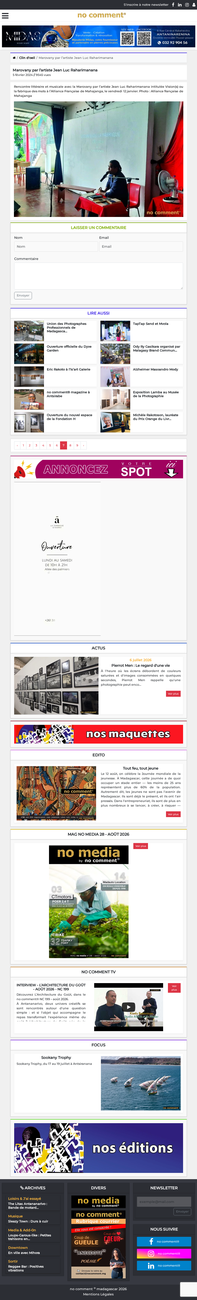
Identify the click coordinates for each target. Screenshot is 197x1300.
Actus (98, 648)
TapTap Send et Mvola (150, 324)
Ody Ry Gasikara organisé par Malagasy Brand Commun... (156, 348)
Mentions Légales (98, 1294)
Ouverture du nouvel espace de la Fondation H (69, 417)
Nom (18, 237)
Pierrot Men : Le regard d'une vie (140, 665)
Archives (34, 1188)
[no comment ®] (193, 4)
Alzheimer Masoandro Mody (155, 369)
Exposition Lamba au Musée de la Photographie (156, 394)
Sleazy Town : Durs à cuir (28, 1221)
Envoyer (23, 295)
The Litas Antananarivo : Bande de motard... (27, 1205)
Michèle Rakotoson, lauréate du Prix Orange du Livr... (155, 417)
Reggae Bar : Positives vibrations (26, 1268)
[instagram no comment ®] (187, 4)
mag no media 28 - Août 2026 (98, 834)
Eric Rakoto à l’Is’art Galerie (68, 369)
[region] (141, 678)
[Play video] (128, 1007)
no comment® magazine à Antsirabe (68, 394)
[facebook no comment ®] (173, 4)
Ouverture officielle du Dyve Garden (69, 348)
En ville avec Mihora (24, 1253)
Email (104, 237)
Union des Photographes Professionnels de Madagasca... (66, 327)
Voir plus (173, 693)
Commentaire (26, 259)
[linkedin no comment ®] (180, 4)
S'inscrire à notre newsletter (146, 4)
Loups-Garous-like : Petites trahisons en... (29, 1237)
